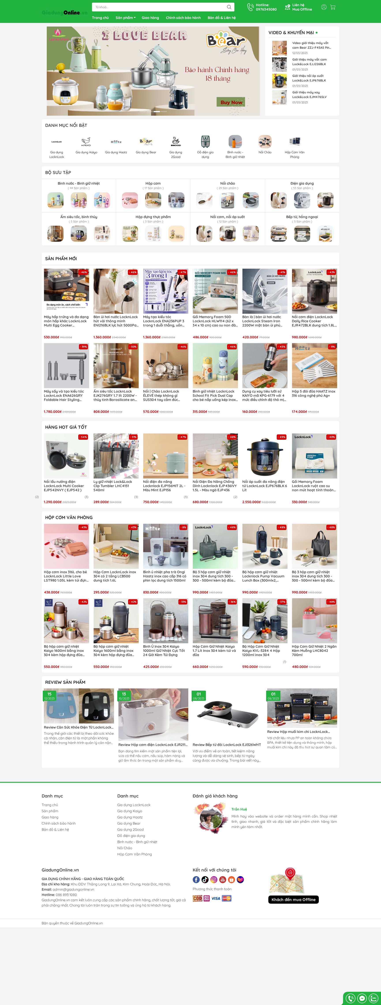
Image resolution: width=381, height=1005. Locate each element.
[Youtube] (222, 879)
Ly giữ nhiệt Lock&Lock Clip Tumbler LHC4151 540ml (112, 486)
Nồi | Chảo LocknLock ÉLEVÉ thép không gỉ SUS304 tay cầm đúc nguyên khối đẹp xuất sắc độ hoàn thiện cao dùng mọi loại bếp (164, 395)
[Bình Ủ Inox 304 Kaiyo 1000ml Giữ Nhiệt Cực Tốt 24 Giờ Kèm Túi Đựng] (165, 620)
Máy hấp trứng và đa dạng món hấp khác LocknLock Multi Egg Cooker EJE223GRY (66, 321)
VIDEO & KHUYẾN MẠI (291, 32)
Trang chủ (100, 17)
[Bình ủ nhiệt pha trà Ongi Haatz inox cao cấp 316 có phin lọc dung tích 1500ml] (165, 546)
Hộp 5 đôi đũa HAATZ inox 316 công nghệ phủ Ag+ (313, 393)
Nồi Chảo (124, 848)
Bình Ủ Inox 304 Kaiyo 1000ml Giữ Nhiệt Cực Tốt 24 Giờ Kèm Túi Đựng (164, 650)
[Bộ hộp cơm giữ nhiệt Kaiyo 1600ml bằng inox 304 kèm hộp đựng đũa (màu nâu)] (66, 620)
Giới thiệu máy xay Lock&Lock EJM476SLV (309, 94)
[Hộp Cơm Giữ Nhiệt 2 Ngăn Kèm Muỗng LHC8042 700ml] (314, 620)
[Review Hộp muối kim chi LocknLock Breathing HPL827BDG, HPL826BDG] (302, 708)
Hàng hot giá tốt (66, 427)
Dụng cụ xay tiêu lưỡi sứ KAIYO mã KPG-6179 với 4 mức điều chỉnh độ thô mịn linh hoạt (264, 395)
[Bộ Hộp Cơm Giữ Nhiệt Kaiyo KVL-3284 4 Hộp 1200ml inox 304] (265, 620)
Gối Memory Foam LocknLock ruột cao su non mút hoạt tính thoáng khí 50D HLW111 (314, 486)
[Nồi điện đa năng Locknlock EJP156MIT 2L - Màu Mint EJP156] (165, 455)
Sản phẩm (124, 17)
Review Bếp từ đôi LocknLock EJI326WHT (227, 745)
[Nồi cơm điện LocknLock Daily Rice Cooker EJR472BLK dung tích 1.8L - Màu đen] (314, 291)
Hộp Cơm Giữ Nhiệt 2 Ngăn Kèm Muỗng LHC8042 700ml (314, 650)
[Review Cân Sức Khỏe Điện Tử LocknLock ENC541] (79, 705)
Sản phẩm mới (61, 258)
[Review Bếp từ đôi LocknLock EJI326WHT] (228, 714)
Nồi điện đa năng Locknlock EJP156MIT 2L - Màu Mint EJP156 (164, 486)
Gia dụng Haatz (130, 817)
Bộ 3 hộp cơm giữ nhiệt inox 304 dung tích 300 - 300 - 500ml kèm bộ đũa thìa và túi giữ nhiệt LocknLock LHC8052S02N (214, 576)
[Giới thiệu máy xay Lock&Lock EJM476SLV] (280, 97)
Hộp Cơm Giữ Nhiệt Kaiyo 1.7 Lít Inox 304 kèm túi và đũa (214, 650)
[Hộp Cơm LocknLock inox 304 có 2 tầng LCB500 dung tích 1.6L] (116, 546)
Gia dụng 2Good (130, 829)
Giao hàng (150, 17)
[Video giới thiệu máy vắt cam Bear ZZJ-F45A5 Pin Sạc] (280, 48)
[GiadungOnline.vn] (65, 12)
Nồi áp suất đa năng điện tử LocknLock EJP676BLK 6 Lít (264, 486)
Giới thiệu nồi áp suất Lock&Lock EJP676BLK (309, 78)
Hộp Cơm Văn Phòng (134, 854)
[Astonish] (153, 71)
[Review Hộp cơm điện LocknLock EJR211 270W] (153, 714)
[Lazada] (240, 879)
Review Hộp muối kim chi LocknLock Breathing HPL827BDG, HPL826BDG (297, 732)
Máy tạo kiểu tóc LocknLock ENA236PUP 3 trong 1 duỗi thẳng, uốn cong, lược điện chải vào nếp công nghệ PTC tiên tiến (163, 321)
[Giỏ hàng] (333, 7)
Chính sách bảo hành (183, 17)
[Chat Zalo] (373, 998)
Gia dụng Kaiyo (129, 811)
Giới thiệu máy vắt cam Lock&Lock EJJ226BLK (309, 61)
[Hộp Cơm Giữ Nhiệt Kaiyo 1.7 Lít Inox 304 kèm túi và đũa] (215, 620)
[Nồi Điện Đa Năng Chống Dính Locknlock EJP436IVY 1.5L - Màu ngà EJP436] (215, 455)
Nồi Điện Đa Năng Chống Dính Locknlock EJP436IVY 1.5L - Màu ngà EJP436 (215, 486)
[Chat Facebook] (362, 998)
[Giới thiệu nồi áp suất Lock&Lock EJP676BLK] (280, 81)
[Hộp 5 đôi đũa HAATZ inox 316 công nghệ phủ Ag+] (314, 365)
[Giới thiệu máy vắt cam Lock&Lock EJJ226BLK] (280, 64)
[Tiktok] (205, 879)
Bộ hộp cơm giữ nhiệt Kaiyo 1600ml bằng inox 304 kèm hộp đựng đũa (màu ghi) (113, 650)
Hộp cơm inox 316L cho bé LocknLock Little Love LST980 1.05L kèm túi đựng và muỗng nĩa (66, 576)
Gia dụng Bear (128, 823)
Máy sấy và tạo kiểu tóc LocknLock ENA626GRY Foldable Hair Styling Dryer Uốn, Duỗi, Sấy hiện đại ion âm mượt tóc (65, 395)
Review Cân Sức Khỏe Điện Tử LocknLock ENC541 (77, 727)
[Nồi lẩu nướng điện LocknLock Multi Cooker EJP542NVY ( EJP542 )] (66, 455)
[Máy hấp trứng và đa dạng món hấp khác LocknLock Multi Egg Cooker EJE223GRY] (66, 291)
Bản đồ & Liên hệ (222, 17)
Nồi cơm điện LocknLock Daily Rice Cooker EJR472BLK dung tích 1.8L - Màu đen (314, 321)
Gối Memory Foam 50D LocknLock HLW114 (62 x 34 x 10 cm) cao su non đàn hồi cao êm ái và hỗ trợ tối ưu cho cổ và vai (215, 321)
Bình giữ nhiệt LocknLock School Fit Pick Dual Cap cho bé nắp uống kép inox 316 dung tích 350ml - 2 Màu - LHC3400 (214, 395)
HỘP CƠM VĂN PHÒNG (69, 517)
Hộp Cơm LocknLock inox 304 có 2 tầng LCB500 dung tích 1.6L (114, 576)
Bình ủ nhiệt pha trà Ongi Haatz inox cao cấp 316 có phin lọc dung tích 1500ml (164, 576)
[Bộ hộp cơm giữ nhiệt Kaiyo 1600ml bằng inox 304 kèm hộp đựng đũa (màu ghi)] (116, 620)
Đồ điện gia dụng (131, 835)
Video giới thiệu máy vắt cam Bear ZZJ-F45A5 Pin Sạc (310, 45)
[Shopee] (231, 879)
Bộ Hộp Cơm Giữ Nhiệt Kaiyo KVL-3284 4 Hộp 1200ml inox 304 (261, 650)
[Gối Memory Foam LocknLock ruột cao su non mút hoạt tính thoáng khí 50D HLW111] (314, 455)
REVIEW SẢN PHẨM (65, 682)
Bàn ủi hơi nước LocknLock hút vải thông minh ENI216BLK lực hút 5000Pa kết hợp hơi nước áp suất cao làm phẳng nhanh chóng (115, 321)
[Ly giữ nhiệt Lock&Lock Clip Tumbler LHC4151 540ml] (116, 455)
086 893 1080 (66, 894)
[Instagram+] (213, 879)
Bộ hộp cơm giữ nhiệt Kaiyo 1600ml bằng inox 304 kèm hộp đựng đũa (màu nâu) (64, 650)
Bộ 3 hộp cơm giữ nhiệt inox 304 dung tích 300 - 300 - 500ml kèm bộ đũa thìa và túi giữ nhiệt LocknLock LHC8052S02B (313, 576)
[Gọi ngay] (350, 998)
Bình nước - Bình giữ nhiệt (137, 842)
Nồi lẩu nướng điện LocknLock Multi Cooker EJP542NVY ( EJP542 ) (64, 486)
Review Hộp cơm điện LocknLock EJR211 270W (151, 745)
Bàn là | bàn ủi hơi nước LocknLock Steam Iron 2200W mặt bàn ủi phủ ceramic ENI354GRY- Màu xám (263, 321)
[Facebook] (196, 879)
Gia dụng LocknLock (134, 805)
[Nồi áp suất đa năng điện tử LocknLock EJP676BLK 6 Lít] (265, 455)
